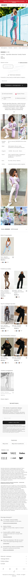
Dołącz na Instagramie (8, 550)
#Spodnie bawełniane (18, 443)
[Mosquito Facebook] (3, 569)
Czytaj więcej (6, 543)
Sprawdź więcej (14, 403)
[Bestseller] (20, 315)
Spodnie (15, 47)
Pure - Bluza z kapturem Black (4, 358)
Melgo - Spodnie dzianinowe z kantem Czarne (19, 292)
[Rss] (24, 569)
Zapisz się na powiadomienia (10, 523)
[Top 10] (7, 347)
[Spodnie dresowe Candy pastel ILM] (23, 120)
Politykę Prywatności (14, 430)
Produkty (10, 47)
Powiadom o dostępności (13, 85)
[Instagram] (17, 569)
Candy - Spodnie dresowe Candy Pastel (6, 393)
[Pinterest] (10, 569)
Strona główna (4, 47)
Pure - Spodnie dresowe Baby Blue (5, 257)
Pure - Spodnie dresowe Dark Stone (5, 326)
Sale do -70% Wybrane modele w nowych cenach (14, 2)
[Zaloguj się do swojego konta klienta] (20, 5)
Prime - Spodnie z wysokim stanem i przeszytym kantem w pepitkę (6, 292)
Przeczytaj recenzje (7, 536)
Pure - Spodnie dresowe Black (17, 326)
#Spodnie (5, 443)
